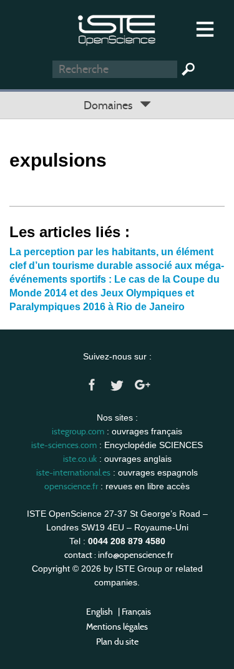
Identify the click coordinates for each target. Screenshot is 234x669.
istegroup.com (78, 431)
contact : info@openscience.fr (118, 554)
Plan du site (117, 641)
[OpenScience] (117, 28)
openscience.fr (71, 486)
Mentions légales (117, 626)
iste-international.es (73, 472)
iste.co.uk (80, 458)
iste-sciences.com (64, 445)
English (99, 611)
